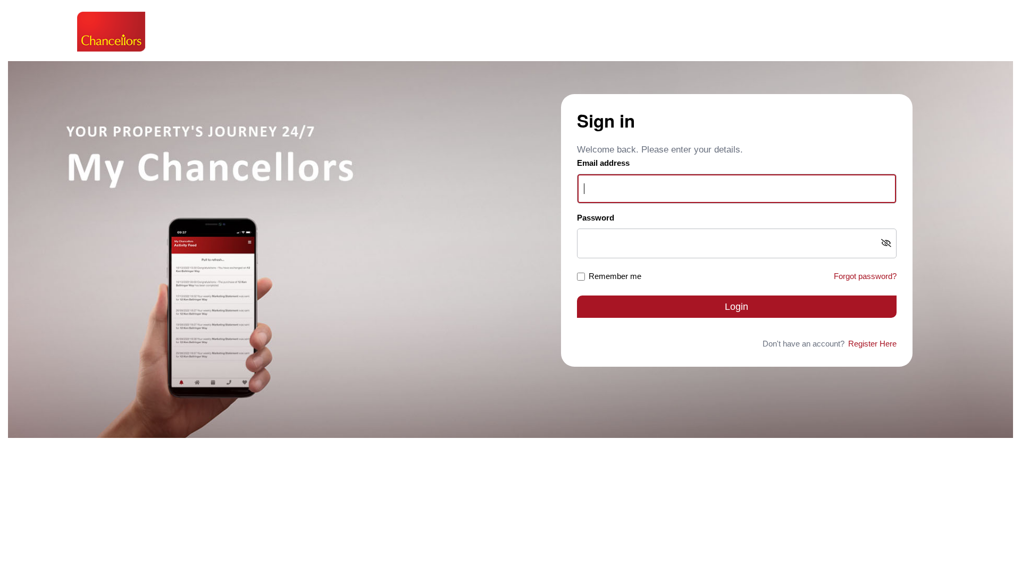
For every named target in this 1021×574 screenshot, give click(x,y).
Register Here (872, 343)
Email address (603, 162)
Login (736, 306)
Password (595, 217)
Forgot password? (865, 276)
